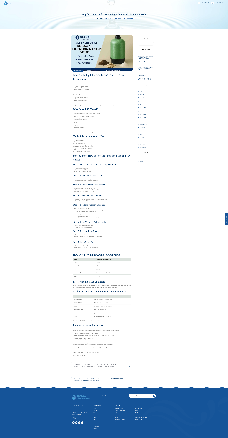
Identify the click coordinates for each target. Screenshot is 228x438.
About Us (95, 410)
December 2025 (143, 114)
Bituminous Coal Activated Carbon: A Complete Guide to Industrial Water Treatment (146, 63)
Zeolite (116, 421)
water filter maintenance (80, 369)
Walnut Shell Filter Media (120, 419)
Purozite (100, 366)
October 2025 (143, 121)
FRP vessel (76, 366)
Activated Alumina (119, 408)
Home (96, 18)
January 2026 (142, 111)
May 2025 (142, 137)
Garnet (136, 410)
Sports (116, 417)
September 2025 (143, 124)
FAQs (95, 417)
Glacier (141, 161)
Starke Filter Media (109, 366)
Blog (94, 421)
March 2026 (142, 104)
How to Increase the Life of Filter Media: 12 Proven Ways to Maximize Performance (146, 68)
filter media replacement (102, 364)
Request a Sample (226, 219)
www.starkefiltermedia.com (83, 357)
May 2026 (142, 97)
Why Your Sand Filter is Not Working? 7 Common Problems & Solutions (146, 79)
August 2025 (142, 127)
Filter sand (113, 364)
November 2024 (143, 147)
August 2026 (142, 91)
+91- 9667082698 (205, 2)
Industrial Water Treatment (88, 366)
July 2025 (142, 131)
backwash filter (89, 364)
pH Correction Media (119, 415)
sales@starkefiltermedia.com (78, 418)
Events (95, 415)
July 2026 (142, 94)
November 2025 (143, 117)
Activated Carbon (78, 364)
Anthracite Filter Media (120, 410)
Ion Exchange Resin (119, 412)
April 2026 (142, 101)
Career (95, 419)
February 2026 (143, 107)
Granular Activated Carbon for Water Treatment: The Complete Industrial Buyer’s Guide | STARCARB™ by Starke (146, 57)
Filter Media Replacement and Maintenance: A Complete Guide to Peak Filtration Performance (87, 379)
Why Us (95, 412)
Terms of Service (97, 424)
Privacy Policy (96, 426)
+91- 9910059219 (218, 2)
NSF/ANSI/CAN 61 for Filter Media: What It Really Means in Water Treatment (145, 74)
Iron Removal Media (139, 412)
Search (146, 38)
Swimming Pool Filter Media (141, 417)
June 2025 (142, 134)
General (101, 18)
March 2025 (142, 144)
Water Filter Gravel (139, 419)
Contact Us (96, 428)
